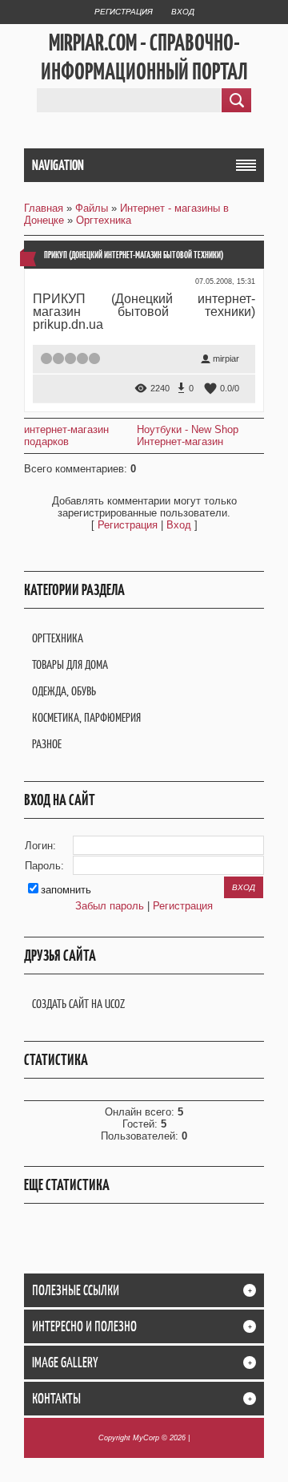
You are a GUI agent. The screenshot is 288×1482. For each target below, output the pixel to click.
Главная (43, 208)
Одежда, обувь (64, 690)
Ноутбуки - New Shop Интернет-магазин (187, 435)
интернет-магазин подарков (66, 435)
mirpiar (226, 358)
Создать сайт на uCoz (78, 1003)
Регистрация (123, 11)
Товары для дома (70, 664)
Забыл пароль (109, 906)
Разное (47, 743)
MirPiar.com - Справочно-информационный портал (144, 57)
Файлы (91, 208)
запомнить (66, 890)
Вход (182, 11)
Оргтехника (103, 220)
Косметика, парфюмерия (86, 717)
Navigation (58, 165)
